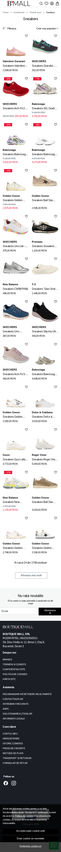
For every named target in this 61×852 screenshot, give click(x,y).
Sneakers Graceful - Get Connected (43, 66)
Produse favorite (14, 748)
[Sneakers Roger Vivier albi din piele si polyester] (45, 440)
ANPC (6, 708)
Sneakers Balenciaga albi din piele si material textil (45, 155)
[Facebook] (6, 783)
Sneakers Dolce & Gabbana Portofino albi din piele (45, 417)
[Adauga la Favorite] (26, 35)
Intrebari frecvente (16, 704)
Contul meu (10, 733)
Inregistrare (11, 738)
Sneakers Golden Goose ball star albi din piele (44, 548)
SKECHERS (39, 61)
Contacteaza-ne (13, 699)
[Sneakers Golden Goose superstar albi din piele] (16, 528)
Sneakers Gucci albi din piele (14, 460)
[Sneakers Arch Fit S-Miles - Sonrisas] (16, 354)
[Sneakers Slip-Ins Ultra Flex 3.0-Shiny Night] (45, 312)
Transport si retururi (17, 758)
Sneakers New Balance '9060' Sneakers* (11, 503)
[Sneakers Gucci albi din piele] (16, 440)
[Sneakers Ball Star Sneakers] (45, 181)
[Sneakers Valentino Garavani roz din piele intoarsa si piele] (16, 46)
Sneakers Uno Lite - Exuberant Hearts (14, 247)
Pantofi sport (35, 12)
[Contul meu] (52, 3)
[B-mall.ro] (19, 3)
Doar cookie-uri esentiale (30, 838)
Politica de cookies (24, 816)
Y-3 (34, 284)
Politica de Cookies (15, 674)
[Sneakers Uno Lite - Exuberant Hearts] (16, 227)
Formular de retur (15, 763)
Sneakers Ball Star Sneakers (42, 201)
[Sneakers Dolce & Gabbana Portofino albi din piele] (45, 397)
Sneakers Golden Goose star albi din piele (13, 417)
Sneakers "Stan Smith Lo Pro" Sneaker (44, 289)
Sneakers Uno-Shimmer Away (11, 332)
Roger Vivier (39, 454)
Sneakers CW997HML (15, 288)
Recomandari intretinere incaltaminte (27, 694)
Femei (5, 12)
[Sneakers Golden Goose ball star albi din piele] (45, 528)
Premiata (37, 241)
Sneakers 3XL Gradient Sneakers (45, 109)
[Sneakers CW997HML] (16, 269)
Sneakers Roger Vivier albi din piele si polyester (44, 460)
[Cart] (57, 3)
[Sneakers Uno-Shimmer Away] (16, 312)
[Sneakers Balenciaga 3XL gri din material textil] (45, 354)
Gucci (6, 454)
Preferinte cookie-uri (30, 846)
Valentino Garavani (14, 61)
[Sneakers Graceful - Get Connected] (45, 46)
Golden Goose (11, 195)
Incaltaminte (19, 12)
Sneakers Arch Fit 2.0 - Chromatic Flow (15, 109)
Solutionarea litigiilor (17, 713)
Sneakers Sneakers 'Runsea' (43, 247)
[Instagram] (14, 783)
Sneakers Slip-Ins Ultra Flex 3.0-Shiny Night (45, 332)
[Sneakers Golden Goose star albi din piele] (16, 397)
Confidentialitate (14, 669)
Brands (7, 659)
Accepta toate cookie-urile (30, 831)
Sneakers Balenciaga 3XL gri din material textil (44, 375)
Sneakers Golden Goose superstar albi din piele (14, 548)
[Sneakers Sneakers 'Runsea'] (45, 227)
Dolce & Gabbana (42, 412)
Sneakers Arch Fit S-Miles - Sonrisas (14, 375)
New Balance (10, 284)
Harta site (9, 679)
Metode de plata (13, 753)
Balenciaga (38, 104)
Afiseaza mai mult (31, 575)
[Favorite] (46, 3)
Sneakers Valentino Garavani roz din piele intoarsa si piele (15, 66)
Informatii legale (14, 718)
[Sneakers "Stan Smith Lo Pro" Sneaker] (45, 269)
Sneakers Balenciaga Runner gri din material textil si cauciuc (15, 155)
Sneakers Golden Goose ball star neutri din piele (14, 201)
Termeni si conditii (14, 664)
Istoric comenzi (13, 743)
